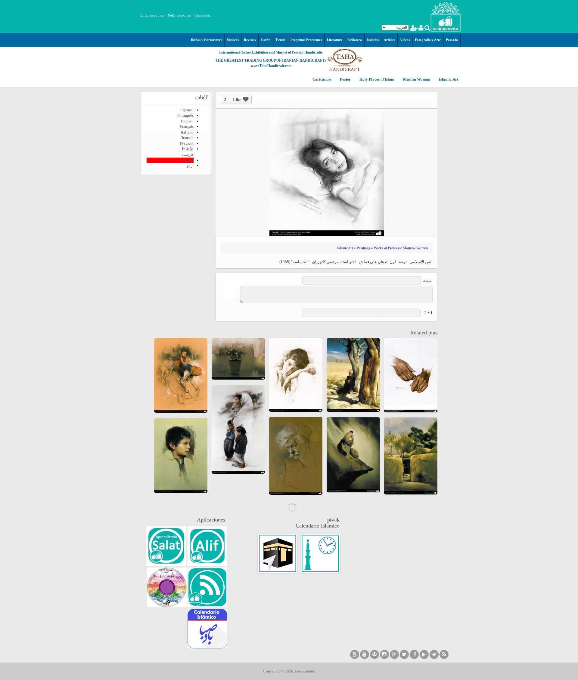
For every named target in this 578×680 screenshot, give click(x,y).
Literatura (334, 40)
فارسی (188, 154)
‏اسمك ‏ (427, 281)
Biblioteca (354, 40)
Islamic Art (448, 79)
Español (187, 110)
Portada (452, 40)
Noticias (373, 40)
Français (187, 126)
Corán (265, 40)
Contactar (202, 15)
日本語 (188, 148)
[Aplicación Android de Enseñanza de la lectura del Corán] (207, 546)
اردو (190, 165)
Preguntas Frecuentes (306, 40)
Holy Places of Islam (376, 79)
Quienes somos (152, 15)
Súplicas (233, 40)
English (187, 121)
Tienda (280, 40)
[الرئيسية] (445, 16)
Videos (405, 40)
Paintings (363, 248)
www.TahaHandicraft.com (271, 66)
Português (185, 115)
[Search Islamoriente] (427, 28)
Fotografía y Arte (428, 40)
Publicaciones (179, 15)
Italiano (187, 132)
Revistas (250, 40)
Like (232, 99)
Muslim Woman (416, 79)
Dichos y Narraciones (206, 40)
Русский (187, 143)
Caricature (321, 79)
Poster (345, 79)
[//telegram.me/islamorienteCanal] (434, 654)
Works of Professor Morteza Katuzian (401, 248)
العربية (188, 160)
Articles (389, 40)
